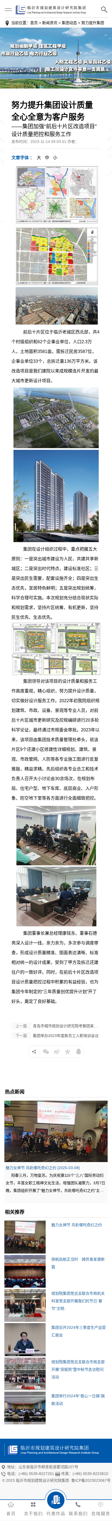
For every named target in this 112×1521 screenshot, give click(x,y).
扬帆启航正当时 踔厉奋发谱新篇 (78, 1263)
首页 (34, 23)
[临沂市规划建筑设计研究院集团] (56, 58)
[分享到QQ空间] (68, 1052)
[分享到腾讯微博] (78, 1052)
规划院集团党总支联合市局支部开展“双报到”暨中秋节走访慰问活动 (78, 1369)
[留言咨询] (101, 1503)
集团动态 (69, 23)
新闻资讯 (49, 23)
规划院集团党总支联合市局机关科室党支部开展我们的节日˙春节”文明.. (78, 1301)
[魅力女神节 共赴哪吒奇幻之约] (55, 1131)
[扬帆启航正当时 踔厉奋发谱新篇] (25, 1272)
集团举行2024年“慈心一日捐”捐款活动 (78, 1400)
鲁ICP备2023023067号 (91, 1480)
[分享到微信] (46, 1052)
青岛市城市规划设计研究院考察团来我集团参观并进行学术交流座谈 (58, 1026)
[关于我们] (33, 1503)
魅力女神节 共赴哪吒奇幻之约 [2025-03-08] (43, 1168)
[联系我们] (78, 1503)
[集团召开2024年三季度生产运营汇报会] (25, 1340)
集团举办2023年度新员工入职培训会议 (56, 1035)
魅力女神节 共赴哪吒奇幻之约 (76, 1225)
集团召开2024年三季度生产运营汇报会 (78, 1331)
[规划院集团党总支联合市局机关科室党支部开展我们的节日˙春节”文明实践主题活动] (25, 1306)
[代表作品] (56, 1503)
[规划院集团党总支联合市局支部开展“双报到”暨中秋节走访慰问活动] (25, 1375)
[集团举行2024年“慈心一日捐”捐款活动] (25, 1409)
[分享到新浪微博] (57, 1052)
